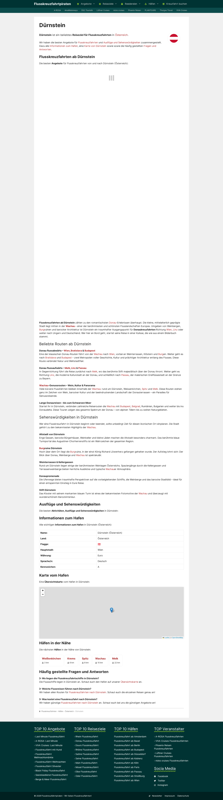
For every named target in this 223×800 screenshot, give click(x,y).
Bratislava (76, 351)
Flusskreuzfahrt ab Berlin (127, 746)
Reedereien (130, 3)
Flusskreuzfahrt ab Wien (126, 781)
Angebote (85, 3)
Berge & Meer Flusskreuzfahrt (50, 780)
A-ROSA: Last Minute (46, 741)
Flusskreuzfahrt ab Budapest (129, 750)
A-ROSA (57, 10)
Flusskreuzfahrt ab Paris (126, 768)
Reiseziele (107, 3)
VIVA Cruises (181, 10)
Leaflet (166, 638)
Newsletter (157, 796)
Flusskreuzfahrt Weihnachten (50, 762)
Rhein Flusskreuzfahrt (86, 737)
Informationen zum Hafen (64, 46)
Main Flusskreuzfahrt (86, 763)
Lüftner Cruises (103, 10)
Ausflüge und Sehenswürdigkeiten (121, 42)
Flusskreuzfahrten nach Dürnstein (87, 692)
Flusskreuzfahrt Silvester (48, 767)
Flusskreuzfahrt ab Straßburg (129, 776)
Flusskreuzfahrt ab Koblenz (128, 759)
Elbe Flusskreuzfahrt (86, 772)
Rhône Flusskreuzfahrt (87, 750)
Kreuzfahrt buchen (176, 3)
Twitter (161, 781)
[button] (111, 610)
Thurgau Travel (166, 10)
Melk (67, 368)
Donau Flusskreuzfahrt (87, 741)
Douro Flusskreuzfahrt (86, 746)
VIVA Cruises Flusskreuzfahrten (172, 741)
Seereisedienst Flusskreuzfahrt (51, 775)
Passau (82, 368)
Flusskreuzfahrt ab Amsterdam (130, 737)
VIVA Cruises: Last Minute (48, 746)
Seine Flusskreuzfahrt (86, 759)
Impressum (170, 796)
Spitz (144, 389)
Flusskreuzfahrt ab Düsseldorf (130, 754)
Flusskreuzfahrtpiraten (52, 4)
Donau (112, 323)
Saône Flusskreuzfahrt (87, 754)
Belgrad (136, 406)
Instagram (162, 785)
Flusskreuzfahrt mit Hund (48, 750)
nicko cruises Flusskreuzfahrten (172, 761)
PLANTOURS (150, 10)
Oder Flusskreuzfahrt (86, 776)
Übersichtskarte (129, 682)
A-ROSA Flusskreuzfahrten (170, 737)
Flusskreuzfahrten (88, 42)
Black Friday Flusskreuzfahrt (50, 771)
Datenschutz (183, 796)
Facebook (162, 777)
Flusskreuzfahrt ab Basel (127, 741)
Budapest (90, 351)
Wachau (70, 326)
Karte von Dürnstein (95, 46)
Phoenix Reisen (134, 10)
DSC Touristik (87, 10)
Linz (175, 330)
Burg (41, 330)
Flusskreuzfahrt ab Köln (126, 763)
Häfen (151, 3)
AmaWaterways (71, 10)
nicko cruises (118, 10)
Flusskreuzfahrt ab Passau (128, 772)
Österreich (121, 34)
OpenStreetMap (177, 638)
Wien (169, 330)
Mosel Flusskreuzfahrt (86, 768)
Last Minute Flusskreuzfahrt (50, 737)
